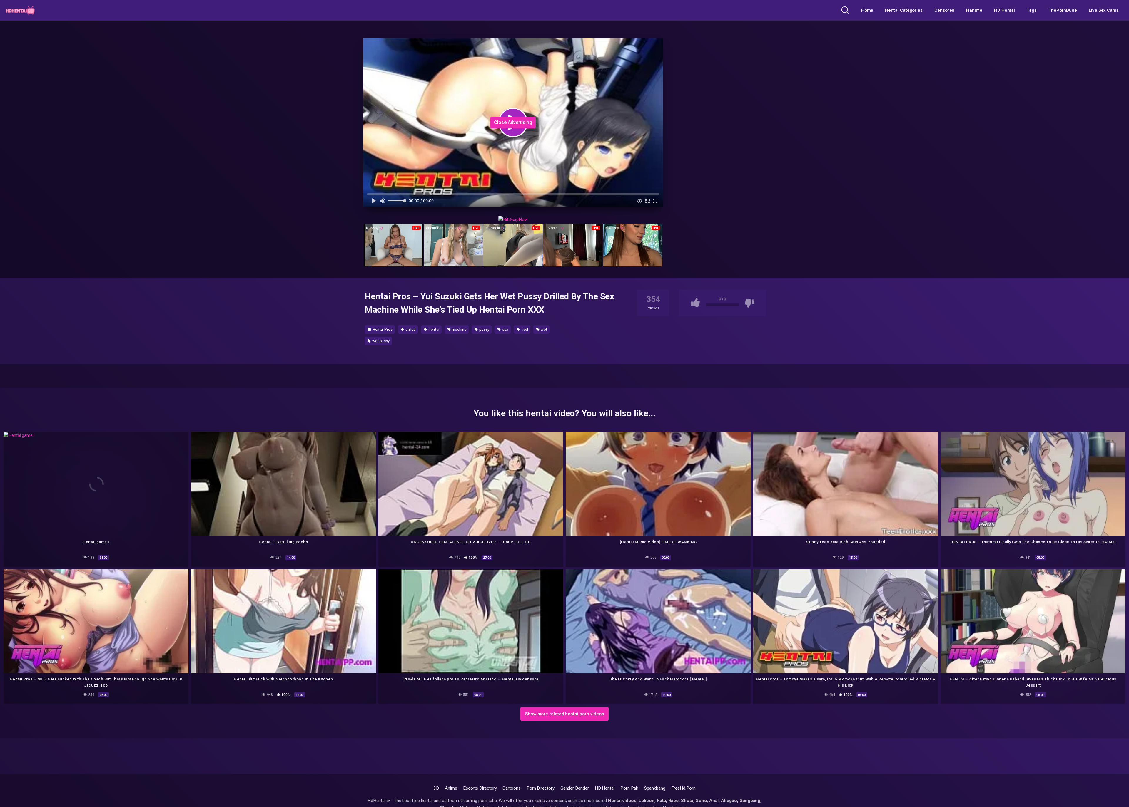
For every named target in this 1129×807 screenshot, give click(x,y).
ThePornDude (1062, 10)
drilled (410, 329)
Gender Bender (574, 788)
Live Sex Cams (1104, 10)
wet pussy (380, 341)
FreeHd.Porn (683, 788)
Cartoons (511, 788)
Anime (451, 788)
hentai (433, 329)
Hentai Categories (904, 10)
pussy (484, 329)
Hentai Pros (382, 329)
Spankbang (654, 788)
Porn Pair (629, 788)
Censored (944, 10)
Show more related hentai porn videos (564, 714)
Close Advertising (513, 122)
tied (524, 329)
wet (543, 329)
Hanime (974, 10)
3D (436, 788)
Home (867, 10)
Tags (1032, 10)
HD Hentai (1004, 10)
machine (458, 329)
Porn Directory (541, 788)
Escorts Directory (480, 788)
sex (504, 329)
